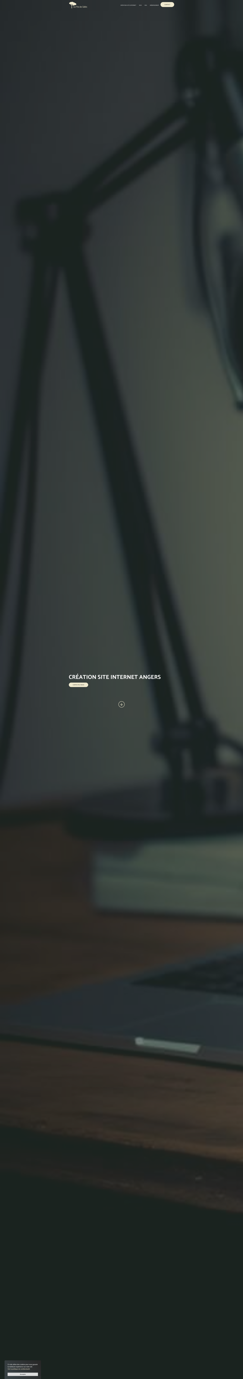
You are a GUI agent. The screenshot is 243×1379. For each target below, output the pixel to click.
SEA (146, 5)
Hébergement (154, 5)
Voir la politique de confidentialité (19, 1369)
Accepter (23, 1374)
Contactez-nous (78, 685)
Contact (167, 4)
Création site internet (128, 5)
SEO (140, 5)
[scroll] (121, 697)
